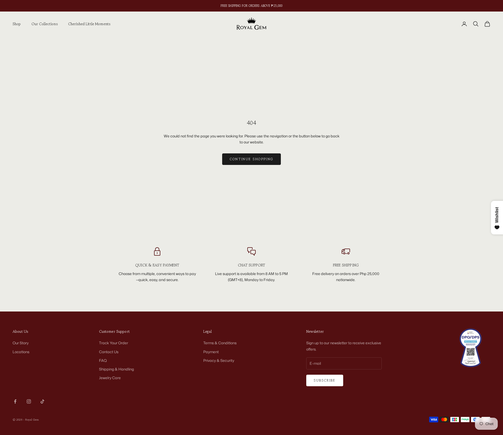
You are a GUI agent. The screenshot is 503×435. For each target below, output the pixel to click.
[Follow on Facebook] (15, 401)
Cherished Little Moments (89, 23)
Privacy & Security (218, 360)
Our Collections (44, 23)
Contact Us (108, 351)
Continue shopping (252, 159)
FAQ (103, 360)
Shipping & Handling (116, 369)
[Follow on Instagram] (28, 401)
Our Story (21, 342)
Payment (211, 351)
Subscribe (325, 380)
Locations (21, 351)
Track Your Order (113, 342)
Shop (17, 23)
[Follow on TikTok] (42, 401)
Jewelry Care (110, 377)
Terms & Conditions (220, 342)
